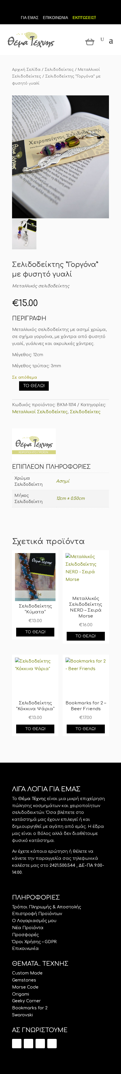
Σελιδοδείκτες (59, 70)
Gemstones (24, 980)
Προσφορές (25, 935)
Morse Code (25, 987)
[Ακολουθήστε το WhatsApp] (52, 1043)
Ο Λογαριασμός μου (34, 921)
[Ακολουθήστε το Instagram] (70, 8)
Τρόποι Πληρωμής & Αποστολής (46, 907)
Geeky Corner (26, 1001)
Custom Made (27, 973)
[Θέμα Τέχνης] (34, 446)
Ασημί (62, 481)
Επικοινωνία (25, 948)
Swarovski (22, 1015)
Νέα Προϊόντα (27, 928)
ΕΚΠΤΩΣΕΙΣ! (84, 17)
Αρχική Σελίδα (26, 70)
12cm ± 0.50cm (70, 498)
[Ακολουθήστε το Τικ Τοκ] (50, 8)
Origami (20, 994)
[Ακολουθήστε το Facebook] (60, 8)
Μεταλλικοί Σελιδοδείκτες (40, 412)
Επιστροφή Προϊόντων (37, 914)
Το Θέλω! (34, 386)
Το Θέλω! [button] (35, 632)
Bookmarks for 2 (30, 1008)
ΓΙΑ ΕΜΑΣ (29, 17)
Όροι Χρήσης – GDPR (34, 942)
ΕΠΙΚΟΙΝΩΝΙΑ (55, 17)
